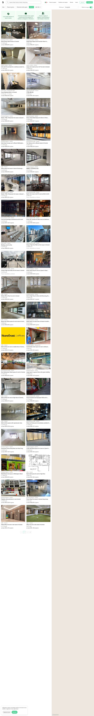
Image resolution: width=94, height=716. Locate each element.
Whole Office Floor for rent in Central (10, 296)
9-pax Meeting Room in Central (9, 92)
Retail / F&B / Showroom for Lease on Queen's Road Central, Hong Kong (12, 118)
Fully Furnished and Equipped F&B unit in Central (36, 397)
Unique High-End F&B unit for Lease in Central (37, 244)
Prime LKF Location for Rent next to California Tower (37, 219)
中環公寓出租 (29, 92)
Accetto (14, 712)
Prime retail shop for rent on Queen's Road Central (36, 270)
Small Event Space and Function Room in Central (36, 41)
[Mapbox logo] (55, 715)
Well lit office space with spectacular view (11, 423)
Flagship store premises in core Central (10, 499)
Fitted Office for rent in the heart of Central (11, 524)
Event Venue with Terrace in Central (10, 41)
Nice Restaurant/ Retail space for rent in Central (13, 372)
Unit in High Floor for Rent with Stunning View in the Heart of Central (37, 296)
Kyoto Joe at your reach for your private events (37, 194)
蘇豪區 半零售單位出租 (32, 168)
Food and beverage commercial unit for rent (12, 219)
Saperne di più (7, 712)
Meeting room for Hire (6, 245)
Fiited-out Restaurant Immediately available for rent (38, 423)
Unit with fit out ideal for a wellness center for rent (12, 67)
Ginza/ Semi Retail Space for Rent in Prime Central (37, 118)
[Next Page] (30, 532)
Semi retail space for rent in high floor (35, 473)
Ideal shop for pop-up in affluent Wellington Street (12, 143)
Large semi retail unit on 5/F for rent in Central (37, 66)
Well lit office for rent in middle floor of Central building (12, 347)
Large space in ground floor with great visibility (38, 372)
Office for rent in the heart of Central (35, 524)
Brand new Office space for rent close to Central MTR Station (13, 321)
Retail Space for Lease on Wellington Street (12, 473)
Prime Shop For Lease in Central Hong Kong (37, 499)
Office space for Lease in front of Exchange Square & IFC (11, 168)
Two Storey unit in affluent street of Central (37, 143)
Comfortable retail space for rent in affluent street (37, 347)
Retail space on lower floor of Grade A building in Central (37, 321)
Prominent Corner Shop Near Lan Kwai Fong (12, 448)
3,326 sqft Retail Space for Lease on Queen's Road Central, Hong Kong (37, 448)
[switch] (91, 7)
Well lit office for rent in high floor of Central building (12, 397)
